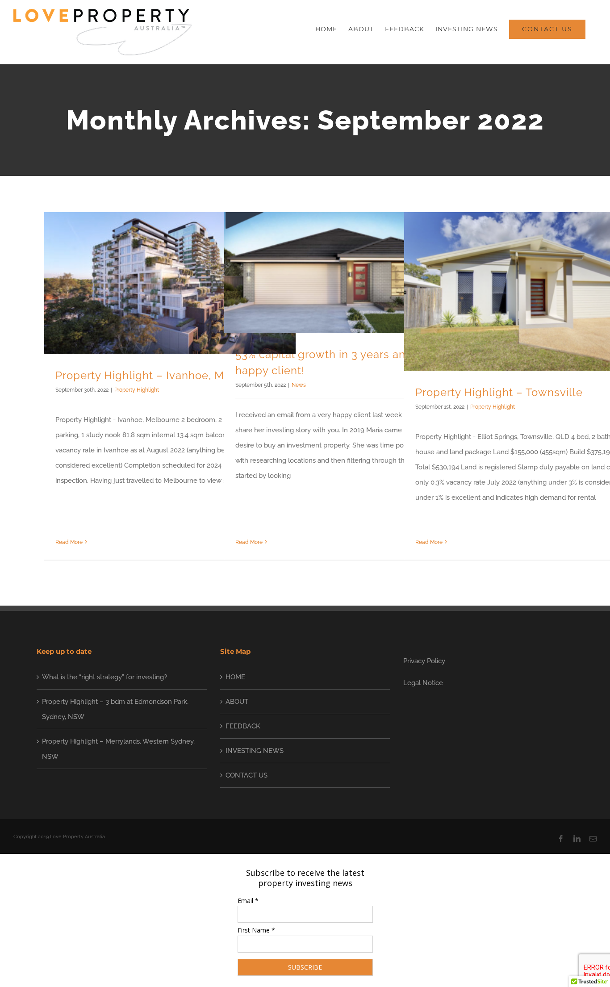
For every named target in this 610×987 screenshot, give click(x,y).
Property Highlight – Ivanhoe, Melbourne (163, 375)
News (299, 385)
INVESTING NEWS (255, 751)
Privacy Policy (424, 661)
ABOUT (237, 702)
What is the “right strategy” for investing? (104, 677)
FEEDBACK (243, 726)
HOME (235, 677)
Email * (248, 900)
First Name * (256, 930)
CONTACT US (246, 775)
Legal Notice (423, 683)
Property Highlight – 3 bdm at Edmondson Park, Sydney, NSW (115, 709)
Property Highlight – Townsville (499, 392)
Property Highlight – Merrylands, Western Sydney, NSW (118, 749)
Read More (69, 542)
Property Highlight (136, 390)
